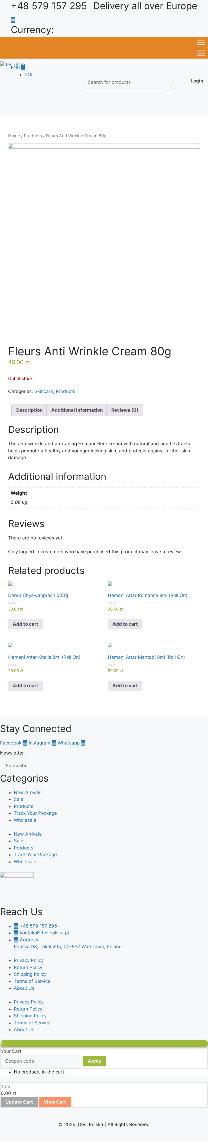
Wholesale (25, 820)
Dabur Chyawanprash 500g (38, 595)
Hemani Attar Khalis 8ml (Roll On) (44, 657)
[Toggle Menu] (201, 42)
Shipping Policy (30, 974)
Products (33, 135)
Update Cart (19, 1102)
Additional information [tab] (77, 410)
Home (14, 135)
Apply (94, 1061)
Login (197, 81)
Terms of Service (32, 981)
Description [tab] (29, 410)
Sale (18, 799)
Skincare (43, 391)
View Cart (55, 1102)
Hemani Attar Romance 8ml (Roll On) (147, 595)
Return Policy (28, 967)
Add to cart (25, 624)
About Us (24, 988)
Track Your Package (35, 813)
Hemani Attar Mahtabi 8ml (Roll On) (146, 657)
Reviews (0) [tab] (124, 410)
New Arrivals (27, 792)
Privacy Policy (29, 960)
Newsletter (12, 753)
